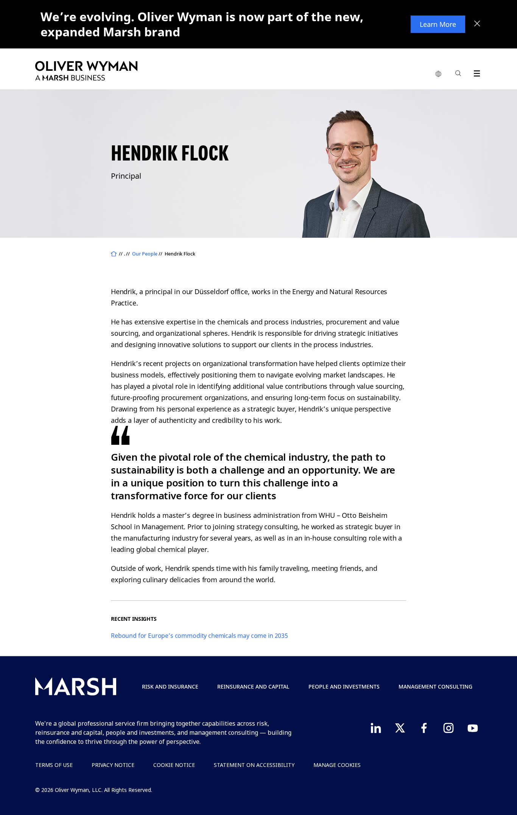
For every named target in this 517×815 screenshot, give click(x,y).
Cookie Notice (174, 764)
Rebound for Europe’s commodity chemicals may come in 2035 (199, 635)
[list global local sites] (438, 74)
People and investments (344, 686)
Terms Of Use (54, 764)
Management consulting (435, 686)
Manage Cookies (337, 764)
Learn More (438, 24)
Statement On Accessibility (254, 764)
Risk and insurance (170, 686)
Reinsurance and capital (253, 686)
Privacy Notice (113, 764)
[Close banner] (477, 24)
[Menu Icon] (475, 72)
